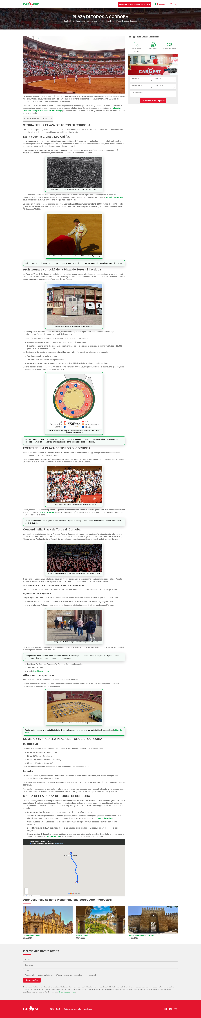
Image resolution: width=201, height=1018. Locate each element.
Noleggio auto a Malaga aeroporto (134, 4)
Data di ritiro (135, 78)
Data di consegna (137, 85)
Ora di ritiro (158, 78)
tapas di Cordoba (105, 818)
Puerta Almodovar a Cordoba (141, 936)
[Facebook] (165, 1009)
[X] (175, 1009)
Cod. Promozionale (137, 92)
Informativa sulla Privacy (67, 992)
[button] (48, 923)
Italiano (162, 4)
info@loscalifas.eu (41, 671)
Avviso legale (86, 1009)
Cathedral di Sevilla (31, 936)
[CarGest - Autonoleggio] (31, 7)
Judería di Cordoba (114, 197)
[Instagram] (170, 1009)
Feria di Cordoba (46, 512)
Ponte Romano (53, 836)
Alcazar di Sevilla (83, 936)
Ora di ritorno (159, 85)
